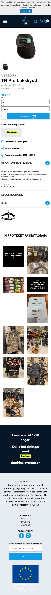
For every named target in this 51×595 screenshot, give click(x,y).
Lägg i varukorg (26, 116)
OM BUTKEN (26, 518)
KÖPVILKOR (25, 522)
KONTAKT (25, 525)
